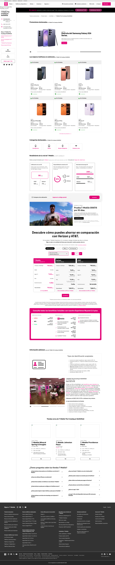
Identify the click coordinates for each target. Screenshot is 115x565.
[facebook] (4, 64)
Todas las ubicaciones (34, 16)
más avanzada (90, 387)
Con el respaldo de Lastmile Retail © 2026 (57, 562)
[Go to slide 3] (80, 52)
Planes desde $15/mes (6, 45)
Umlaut (46, 160)
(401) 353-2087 (36, 450)
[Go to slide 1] (37, 52)
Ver (41, 458)
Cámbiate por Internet (95, 10)
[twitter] (7, 64)
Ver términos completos (65, 44)
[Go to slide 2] (59, 52)
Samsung (95, 391)
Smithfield (51, 16)
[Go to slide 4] (57, 406)
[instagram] (12, 64)
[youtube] (9, 64)
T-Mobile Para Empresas (6, 42)
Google (68, 392)
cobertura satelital (80, 388)
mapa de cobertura (79, 160)
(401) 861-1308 (61, 451)
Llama (8, 56)
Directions (8, 50)
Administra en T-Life (81, 10)
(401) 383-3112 (85, 450)
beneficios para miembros (91, 384)
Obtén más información (67, 40)
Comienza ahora (79, 218)
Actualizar (94, 197)
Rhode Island (44, 16)
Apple (90, 391)
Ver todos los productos (65, 134)
